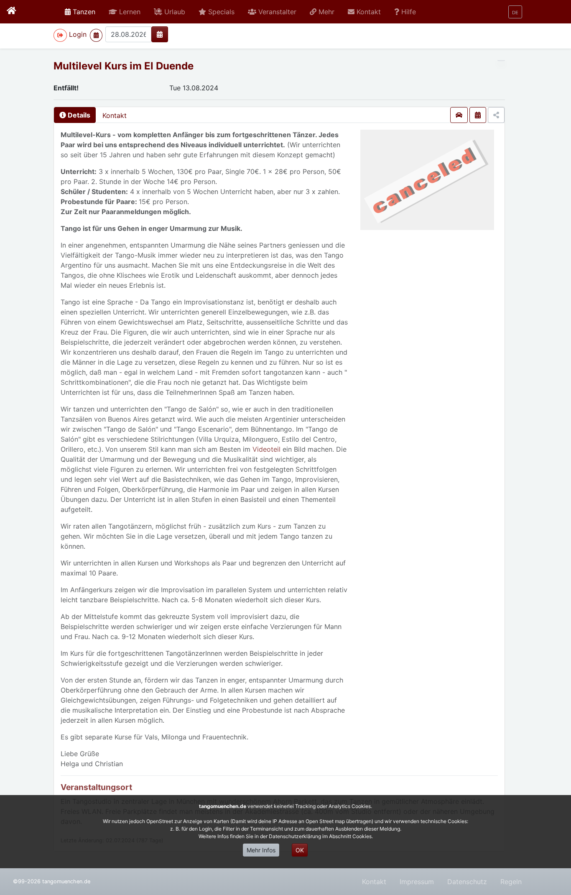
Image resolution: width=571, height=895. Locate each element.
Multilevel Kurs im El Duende (124, 66)
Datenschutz (467, 881)
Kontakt (114, 115)
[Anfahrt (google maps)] (459, 115)
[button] (124, 11)
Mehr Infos (261, 850)
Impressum (417, 881)
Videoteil (267, 449)
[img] (160, 34)
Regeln (511, 881)
